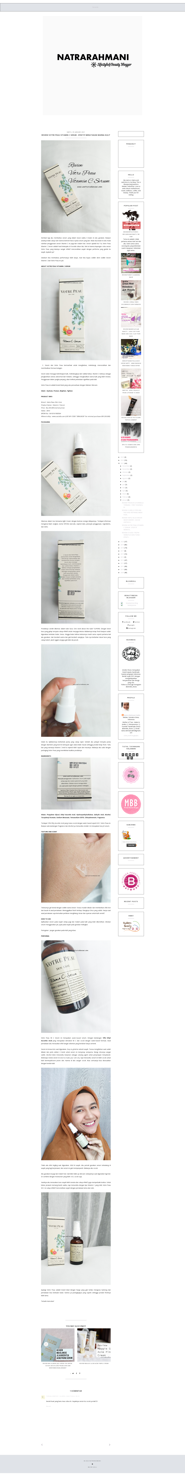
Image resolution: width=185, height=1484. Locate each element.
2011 (122, 566)
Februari (125, 497)
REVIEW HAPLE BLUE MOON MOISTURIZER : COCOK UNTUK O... (132, 520)
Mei (123, 488)
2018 (122, 548)
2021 (122, 463)
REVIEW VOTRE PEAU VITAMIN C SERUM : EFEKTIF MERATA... (132, 527)
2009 (122, 573)
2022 (122, 460)
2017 (122, 551)
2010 (122, 569)
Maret (124, 494)
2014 (122, 557)
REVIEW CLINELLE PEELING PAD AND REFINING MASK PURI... (132, 512)
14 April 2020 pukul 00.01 (69, 1396)
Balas (48, 1406)
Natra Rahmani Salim (132, 715)
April (124, 491)
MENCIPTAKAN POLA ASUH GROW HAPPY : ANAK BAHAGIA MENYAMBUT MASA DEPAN (131, 363)
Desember (126, 466)
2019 (122, 545)
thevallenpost (52, 1396)
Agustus (125, 478)
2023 (122, 457)
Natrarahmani (95, 1461)
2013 (122, 560)
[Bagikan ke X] (73, 1373)
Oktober (125, 472)
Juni (123, 485)
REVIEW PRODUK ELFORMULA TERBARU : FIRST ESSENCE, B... (132, 505)
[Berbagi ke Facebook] (76, 1373)
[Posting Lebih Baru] (42, 1444)
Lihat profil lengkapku (131, 736)
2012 (122, 563)
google (132, 625)
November (126, 469)
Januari (125, 500)
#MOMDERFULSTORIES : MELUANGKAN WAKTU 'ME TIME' (131, 234)
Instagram (132, 628)
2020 (122, 542)
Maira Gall (92, 1467)
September (126, 475)
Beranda (95, 7)
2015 (122, 554)
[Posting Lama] (110, 1444)
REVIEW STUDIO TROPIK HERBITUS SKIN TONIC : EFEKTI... (131, 535)
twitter (137, 622)
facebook (126, 622)
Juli (123, 481)
